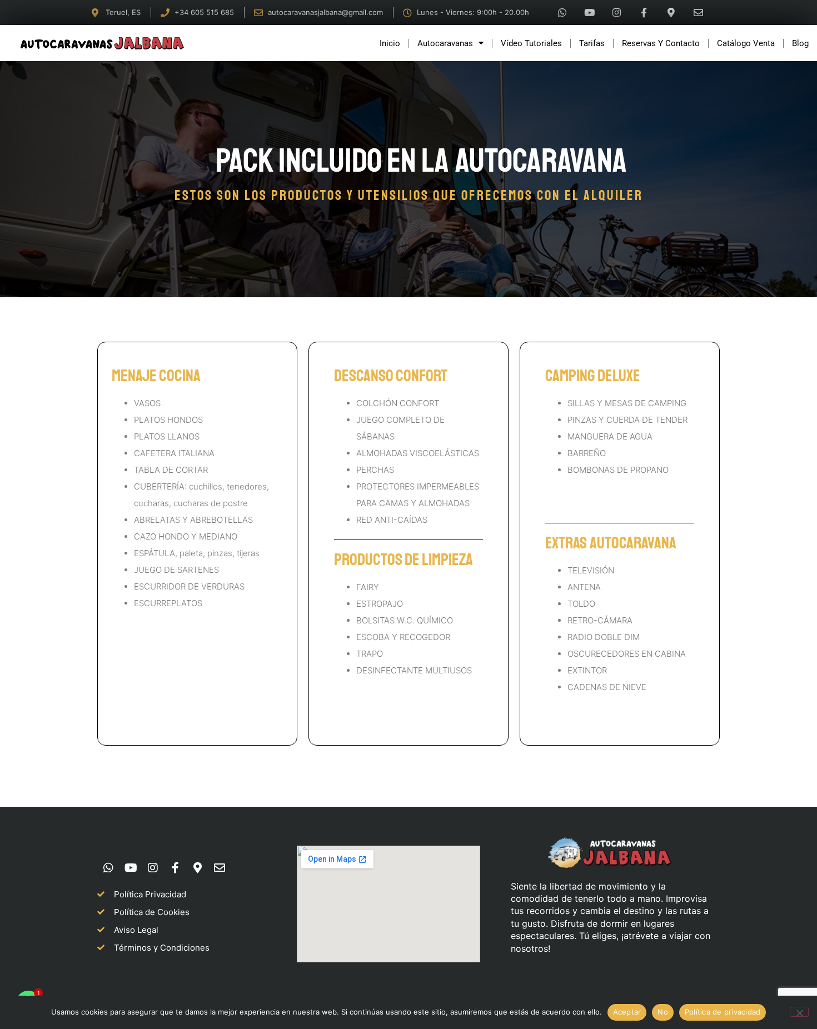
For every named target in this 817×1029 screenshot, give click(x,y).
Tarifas (592, 43)
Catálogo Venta (746, 43)
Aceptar (627, 1011)
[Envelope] (698, 12)
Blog (800, 43)
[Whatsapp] (562, 12)
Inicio (390, 43)
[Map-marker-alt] (671, 12)
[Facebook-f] (644, 12)
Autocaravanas (445, 43)
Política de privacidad (723, 1011)
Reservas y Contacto (661, 43)
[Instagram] (616, 12)
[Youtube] (589, 12)
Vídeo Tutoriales (531, 43)
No (662, 1011)
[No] (799, 1012)
